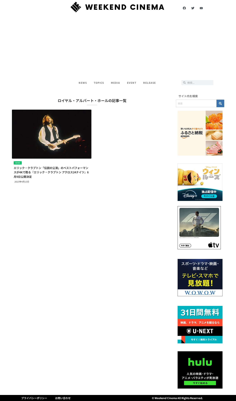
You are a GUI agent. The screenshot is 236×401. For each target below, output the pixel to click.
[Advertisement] (118, 45)
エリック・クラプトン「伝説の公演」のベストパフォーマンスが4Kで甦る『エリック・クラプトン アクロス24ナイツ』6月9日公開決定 (51, 172)
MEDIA (115, 82)
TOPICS (99, 82)
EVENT (131, 82)
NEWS (83, 82)
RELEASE (149, 82)
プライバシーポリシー (34, 398)
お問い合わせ (63, 398)
